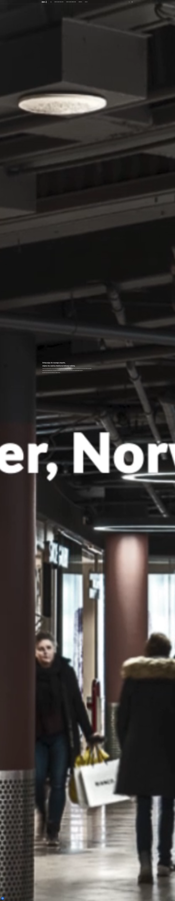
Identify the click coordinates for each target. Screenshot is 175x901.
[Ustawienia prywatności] (2, 898)
